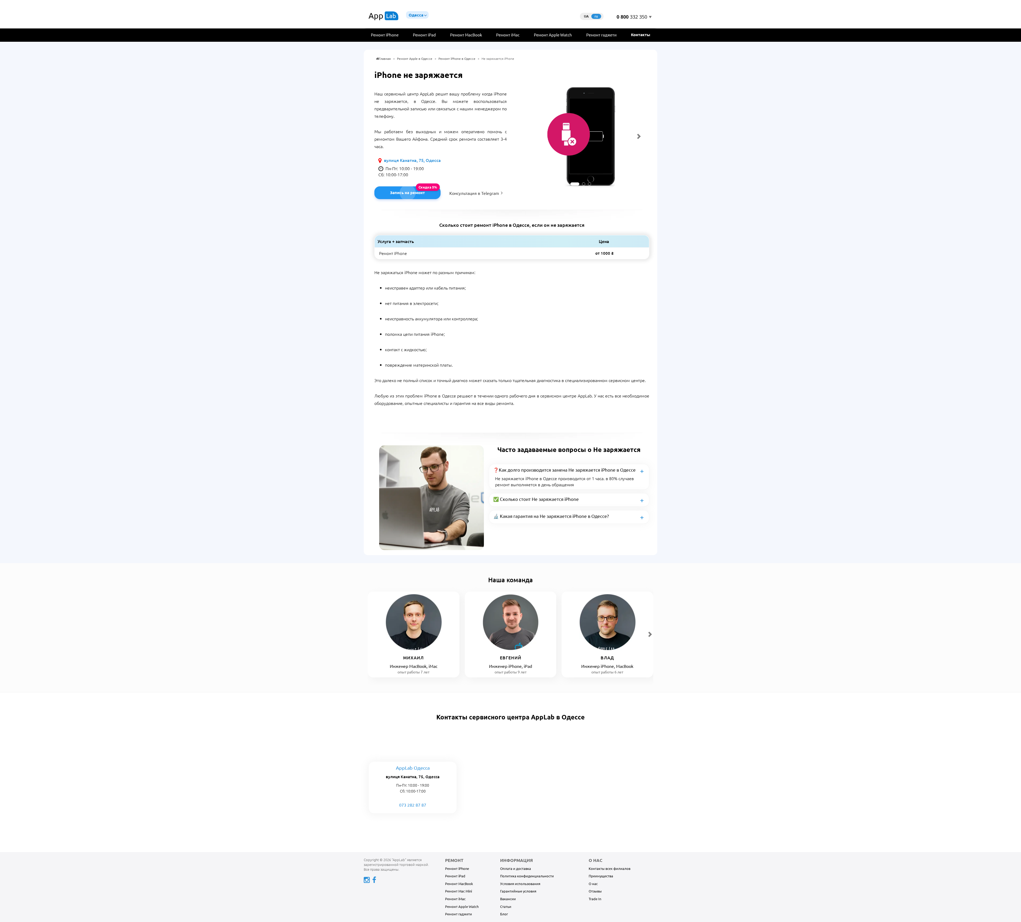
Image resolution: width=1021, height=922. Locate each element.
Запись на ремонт (407, 192)
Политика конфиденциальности (527, 876)
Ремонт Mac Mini (458, 891)
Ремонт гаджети (601, 34)
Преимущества (601, 876)
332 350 (632, 17)
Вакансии (508, 898)
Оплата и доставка (515, 868)
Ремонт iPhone (385, 34)
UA (586, 16)
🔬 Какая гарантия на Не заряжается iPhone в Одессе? (551, 516)
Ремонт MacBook (466, 34)
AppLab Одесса (413, 767)
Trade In (595, 898)
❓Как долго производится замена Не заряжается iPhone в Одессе (564, 469)
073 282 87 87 (412, 804)
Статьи (505, 906)
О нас (593, 883)
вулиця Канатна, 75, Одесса (412, 160)
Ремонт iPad (424, 34)
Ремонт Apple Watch (553, 34)
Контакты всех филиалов (609, 868)
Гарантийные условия (518, 891)
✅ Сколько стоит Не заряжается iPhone (536, 499)
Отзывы (595, 891)
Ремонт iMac (508, 34)
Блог (504, 914)
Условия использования (520, 883)
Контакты (640, 34)
